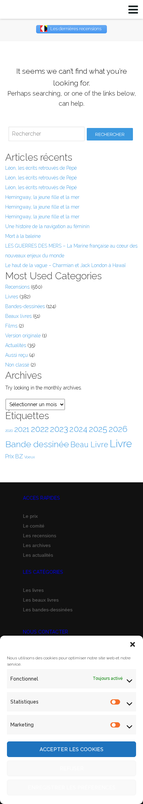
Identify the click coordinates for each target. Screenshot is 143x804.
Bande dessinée (37, 444)
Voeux (29, 457)
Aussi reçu (16, 355)
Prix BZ (14, 456)
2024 (78, 429)
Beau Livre (89, 444)
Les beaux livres (41, 600)
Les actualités (38, 555)
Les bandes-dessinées (48, 609)
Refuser (72, 768)
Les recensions (39, 535)
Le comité (33, 526)
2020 (9, 430)
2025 (98, 429)
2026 (118, 429)
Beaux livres (18, 316)
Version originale (23, 335)
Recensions (17, 287)
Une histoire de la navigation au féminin (47, 226)
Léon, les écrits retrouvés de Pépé (41, 168)
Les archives (37, 545)
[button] (132, 644)
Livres (11, 296)
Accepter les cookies (71, 749)
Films (11, 326)
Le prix (30, 516)
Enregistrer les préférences (72, 788)
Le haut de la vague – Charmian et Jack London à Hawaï (65, 265)
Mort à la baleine (23, 236)
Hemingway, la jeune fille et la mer (42, 197)
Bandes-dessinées (25, 306)
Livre (121, 443)
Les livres (33, 590)
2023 (59, 429)
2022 (40, 429)
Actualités (15, 345)
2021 (22, 429)
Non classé (17, 365)
